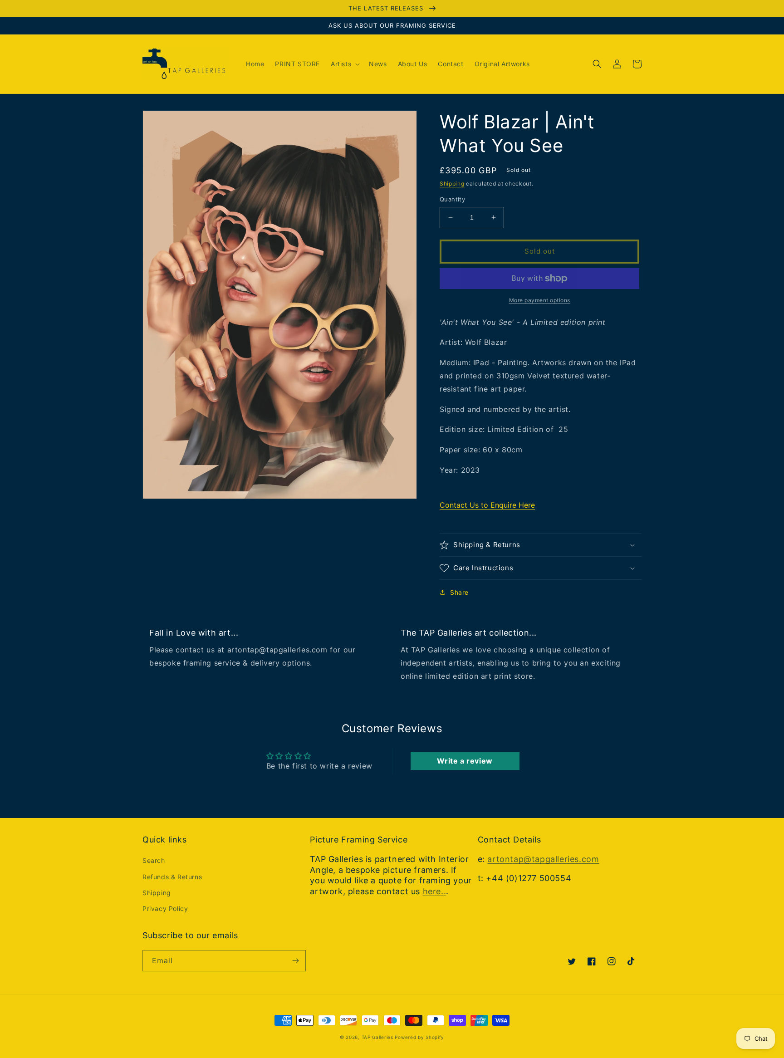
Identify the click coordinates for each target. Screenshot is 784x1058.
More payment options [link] (539, 300)
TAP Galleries (377, 1037)
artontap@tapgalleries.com (543, 859)
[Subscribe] (295, 960)
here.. (434, 891)
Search (153, 860)
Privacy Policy (165, 908)
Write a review (464, 760)
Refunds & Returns (172, 877)
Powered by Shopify (419, 1037)
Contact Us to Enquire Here (487, 504)
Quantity (452, 199)
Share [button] (459, 592)
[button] (344, 63)
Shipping (452, 183)
